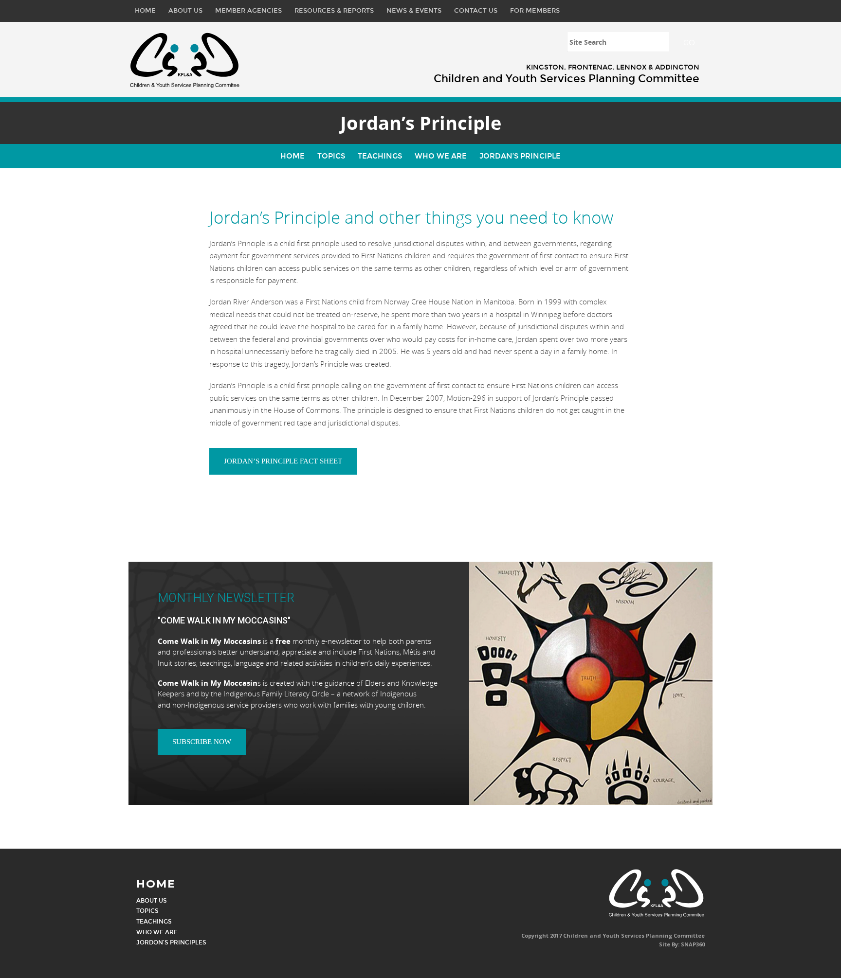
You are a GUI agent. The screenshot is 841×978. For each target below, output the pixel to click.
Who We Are (441, 156)
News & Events (413, 11)
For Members (535, 11)
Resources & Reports (334, 11)
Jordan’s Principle (520, 156)
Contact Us (475, 11)
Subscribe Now (201, 742)
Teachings (380, 156)
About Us (185, 11)
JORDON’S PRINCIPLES (171, 942)
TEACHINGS (154, 921)
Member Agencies (248, 11)
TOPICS (147, 910)
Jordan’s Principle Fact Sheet (283, 461)
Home (145, 11)
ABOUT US (151, 900)
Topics (331, 156)
